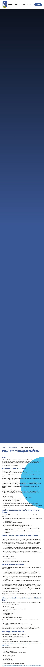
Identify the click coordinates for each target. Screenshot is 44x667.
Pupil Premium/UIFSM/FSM (27, 447)
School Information (13, 447)
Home (3, 447)
